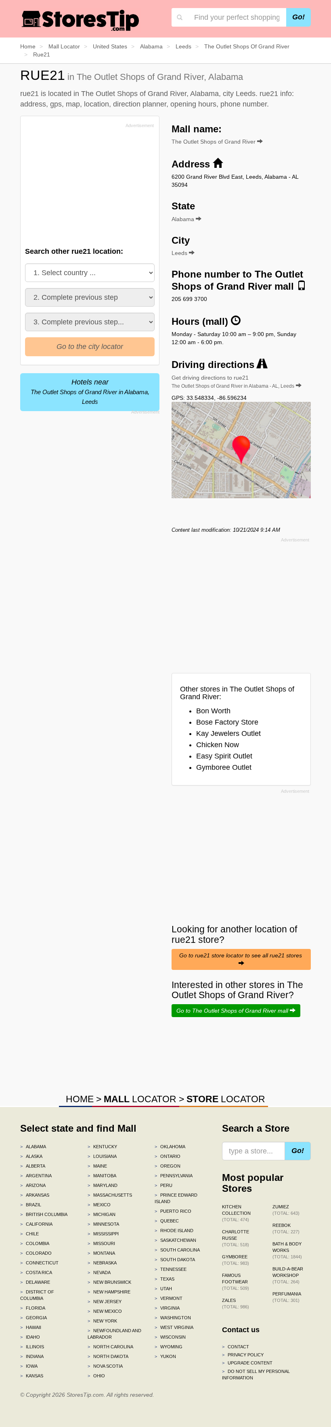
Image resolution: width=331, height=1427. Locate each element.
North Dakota (108, 1356)
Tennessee (170, 1269)
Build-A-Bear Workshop (287, 1275)
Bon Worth (213, 711)
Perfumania (286, 1297)
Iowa (29, 1366)
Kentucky (102, 1146)
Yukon (165, 1356)
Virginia (167, 1308)
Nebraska (102, 1262)
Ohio (96, 1375)
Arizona (33, 1185)
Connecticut (39, 1262)
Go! (298, 17)
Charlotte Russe (235, 1238)
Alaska (31, 1156)
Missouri (101, 1243)
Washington (173, 1317)
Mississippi (103, 1233)
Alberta (32, 1166)
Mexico (99, 1204)
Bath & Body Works (287, 1250)
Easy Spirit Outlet (224, 756)
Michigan (101, 1214)
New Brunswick (109, 1282)
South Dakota (175, 1259)
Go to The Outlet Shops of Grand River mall (233, 1010)
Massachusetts (110, 1195)
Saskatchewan (175, 1240)
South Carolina (177, 1249)
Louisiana (102, 1156)
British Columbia (43, 1214)
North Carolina (110, 1346)
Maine (97, 1166)
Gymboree (235, 1260)
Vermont (168, 1298)
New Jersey (105, 1301)
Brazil (30, 1204)
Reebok (286, 1228)
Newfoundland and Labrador (114, 1333)
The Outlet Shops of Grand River (214, 141)
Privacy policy (243, 1354)
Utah (163, 1288)
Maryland (102, 1185)
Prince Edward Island (176, 1198)
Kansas (31, 1375)
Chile (29, 1233)
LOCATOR (140, 1099)
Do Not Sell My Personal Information (256, 1374)
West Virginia (174, 1327)
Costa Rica (36, 1272)
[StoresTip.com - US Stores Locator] (80, 20)
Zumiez (286, 1210)
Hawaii (30, 1327)
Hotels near (90, 391)
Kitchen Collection (236, 1213)
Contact (235, 1346)
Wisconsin (170, 1337)
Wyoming (168, 1346)
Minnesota (103, 1224)
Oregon (167, 1166)
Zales (235, 1303)
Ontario (167, 1156)
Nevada (99, 1272)
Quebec (167, 1220)
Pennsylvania (174, 1175)
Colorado (36, 1253)
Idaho (30, 1337)
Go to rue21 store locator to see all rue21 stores (241, 955)
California (36, 1224)
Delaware (35, 1282)
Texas (164, 1279)
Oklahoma (170, 1146)
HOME (80, 1099)
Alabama (33, 1146)
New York (102, 1320)
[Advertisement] (86, 187)
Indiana (32, 1356)
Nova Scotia (105, 1366)
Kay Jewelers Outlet (228, 733)
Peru (163, 1185)
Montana (101, 1253)
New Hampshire (109, 1291)
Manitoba (102, 1175)
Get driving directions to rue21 (233, 381)
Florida (32, 1308)
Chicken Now (217, 745)
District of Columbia (37, 1295)
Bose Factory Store (227, 722)
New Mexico (105, 1311)
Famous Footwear (235, 1282)
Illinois (32, 1346)
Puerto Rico (173, 1211)
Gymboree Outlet (223, 767)
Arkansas (34, 1195)
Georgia (33, 1317)
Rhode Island (174, 1230)
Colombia (34, 1243)
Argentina (36, 1175)
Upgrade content (247, 1362)
